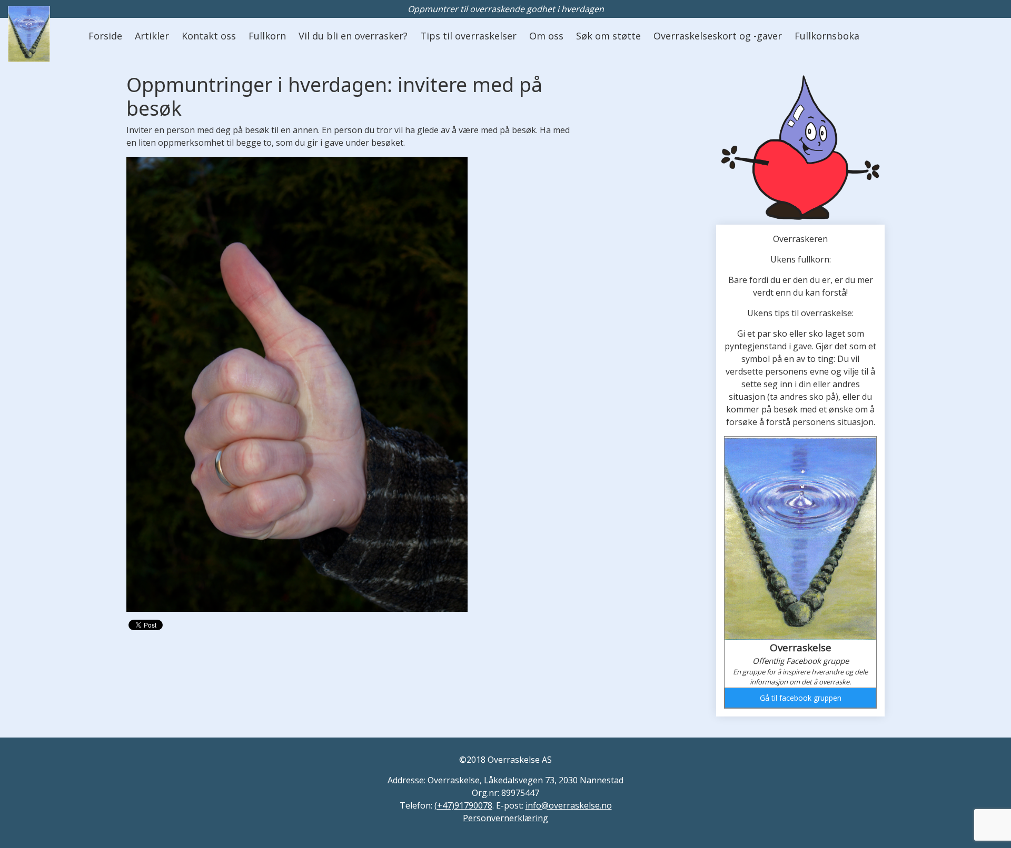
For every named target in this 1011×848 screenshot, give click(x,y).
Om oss (546, 35)
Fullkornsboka (827, 35)
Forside (105, 35)
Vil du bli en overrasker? (353, 35)
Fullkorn (267, 35)
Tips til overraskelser (468, 35)
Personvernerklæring (505, 818)
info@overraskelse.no (569, 805)
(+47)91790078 (463, 805)
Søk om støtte (608, 35)
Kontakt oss (209, 35)
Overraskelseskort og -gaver (717, 35)
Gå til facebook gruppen (800, 698)
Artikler (152, 35)
